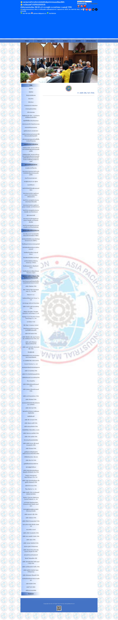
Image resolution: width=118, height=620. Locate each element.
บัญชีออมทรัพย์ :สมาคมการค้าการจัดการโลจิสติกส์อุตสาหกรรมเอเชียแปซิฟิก (30, 149)
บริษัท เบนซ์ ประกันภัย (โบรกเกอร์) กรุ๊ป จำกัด (31, 348)
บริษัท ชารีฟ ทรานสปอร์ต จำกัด (31, 533)
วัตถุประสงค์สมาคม (31, 95)
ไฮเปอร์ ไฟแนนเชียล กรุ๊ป (31, 558)
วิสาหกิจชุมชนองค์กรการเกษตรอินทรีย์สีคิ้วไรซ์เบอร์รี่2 (31, 329)
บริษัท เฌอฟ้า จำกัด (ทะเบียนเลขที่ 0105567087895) (31, 493)
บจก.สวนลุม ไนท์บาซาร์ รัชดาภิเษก (31, 303)
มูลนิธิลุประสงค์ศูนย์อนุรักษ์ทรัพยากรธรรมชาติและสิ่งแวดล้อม (31, 452)
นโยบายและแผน (31, 112)
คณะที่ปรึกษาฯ (30, 185)
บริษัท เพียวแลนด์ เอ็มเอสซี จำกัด (31, 575)
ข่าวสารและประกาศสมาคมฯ (30, 105)
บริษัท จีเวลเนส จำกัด (31, 448)
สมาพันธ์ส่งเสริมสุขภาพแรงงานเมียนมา (30, 579)
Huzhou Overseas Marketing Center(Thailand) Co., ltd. (31, 498)
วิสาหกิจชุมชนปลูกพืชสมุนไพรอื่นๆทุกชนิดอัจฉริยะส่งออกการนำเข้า (31, 282)
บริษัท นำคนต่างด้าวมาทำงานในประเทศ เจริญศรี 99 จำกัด (31, 550)
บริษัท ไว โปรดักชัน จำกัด (31, 371)
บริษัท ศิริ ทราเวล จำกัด (31, 486)
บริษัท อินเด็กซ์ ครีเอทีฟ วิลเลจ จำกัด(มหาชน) (30, 571)
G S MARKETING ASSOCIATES (31, 360)
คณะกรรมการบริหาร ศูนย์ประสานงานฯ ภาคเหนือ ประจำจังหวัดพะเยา (31, 206)
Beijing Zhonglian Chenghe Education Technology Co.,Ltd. (31, 312)
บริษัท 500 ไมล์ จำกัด (31, 408)
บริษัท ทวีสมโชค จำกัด (31, 286)
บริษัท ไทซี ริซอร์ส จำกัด (31, 333)
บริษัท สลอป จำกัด (30, 540)
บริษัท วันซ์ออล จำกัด (31, 518)
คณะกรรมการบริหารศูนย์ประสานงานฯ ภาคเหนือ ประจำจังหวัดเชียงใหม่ (30, 220)
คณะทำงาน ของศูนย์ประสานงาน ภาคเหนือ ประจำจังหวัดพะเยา (31, 211)
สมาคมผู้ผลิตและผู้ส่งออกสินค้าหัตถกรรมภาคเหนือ (30, 510)
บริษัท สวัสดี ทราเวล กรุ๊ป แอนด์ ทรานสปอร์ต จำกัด (31, 444)
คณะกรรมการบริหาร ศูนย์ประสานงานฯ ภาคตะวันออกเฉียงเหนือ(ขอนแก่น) (31, 195)
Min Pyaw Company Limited (31, 325)
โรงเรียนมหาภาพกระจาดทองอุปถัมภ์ (31, 244)
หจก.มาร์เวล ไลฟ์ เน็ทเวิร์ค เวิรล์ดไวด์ (31, 525)
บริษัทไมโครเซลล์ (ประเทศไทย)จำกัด (31, 377)
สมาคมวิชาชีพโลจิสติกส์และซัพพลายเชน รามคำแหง (31, 403)
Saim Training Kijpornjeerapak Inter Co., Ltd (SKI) (31, 290)
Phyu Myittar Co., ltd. (31, 489)
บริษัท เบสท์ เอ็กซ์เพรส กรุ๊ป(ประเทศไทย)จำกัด (30, 343)
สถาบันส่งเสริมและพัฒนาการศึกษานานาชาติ (31, 248)
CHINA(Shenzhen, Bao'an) (31, 457)
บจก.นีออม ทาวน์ (31, 322)
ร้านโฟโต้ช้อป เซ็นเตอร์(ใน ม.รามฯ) (31, 430)
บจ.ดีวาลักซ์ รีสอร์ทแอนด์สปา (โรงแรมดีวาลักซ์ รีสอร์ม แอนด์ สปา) (31, 504)
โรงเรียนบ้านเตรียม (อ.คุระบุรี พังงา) (31, 253)
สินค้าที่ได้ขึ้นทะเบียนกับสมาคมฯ (30, 121)
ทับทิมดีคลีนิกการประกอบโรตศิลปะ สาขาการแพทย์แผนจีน (31, 356)
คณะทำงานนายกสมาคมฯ (31, 178)
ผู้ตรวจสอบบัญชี (31, 215)
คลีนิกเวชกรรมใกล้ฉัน (31, 590)
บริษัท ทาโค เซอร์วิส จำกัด (31, 437)
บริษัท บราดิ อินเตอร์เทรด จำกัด (31, 396)
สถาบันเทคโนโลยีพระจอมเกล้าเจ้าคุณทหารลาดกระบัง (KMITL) (31, 240)
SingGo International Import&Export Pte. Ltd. (30, 476)
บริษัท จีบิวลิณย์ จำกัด (31, 399)
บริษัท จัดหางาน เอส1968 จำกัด (31, 433)
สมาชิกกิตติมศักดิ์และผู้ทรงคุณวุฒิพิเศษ (31, 189)
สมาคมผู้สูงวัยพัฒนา (31, 467)
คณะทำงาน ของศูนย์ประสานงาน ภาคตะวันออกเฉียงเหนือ (31, 201)
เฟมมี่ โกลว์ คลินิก (30, 587)
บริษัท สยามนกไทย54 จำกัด (31, 426)
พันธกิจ (31, 88)
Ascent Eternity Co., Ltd (30, 364)
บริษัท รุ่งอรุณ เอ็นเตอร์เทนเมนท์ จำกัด (31, 390)
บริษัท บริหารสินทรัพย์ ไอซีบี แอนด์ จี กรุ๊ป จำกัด (30, 562)
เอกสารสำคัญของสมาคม (31, 127)
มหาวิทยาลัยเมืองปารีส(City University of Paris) (31, 261)
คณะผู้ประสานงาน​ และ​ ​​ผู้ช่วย (31, 181)
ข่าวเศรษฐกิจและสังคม (31, 109)
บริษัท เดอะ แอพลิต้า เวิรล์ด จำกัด (31, 536)
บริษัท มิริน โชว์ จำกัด (31, 460)
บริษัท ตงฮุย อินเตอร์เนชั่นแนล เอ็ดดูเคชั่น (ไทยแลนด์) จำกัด (30, 481)
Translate (94, 3)
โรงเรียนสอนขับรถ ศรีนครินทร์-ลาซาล (31, 267)
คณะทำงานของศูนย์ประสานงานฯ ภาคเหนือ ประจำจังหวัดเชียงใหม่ (31, 226)
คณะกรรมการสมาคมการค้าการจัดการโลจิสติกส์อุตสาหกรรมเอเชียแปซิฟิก (31, 173)
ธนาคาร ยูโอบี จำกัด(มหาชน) (31, 546)
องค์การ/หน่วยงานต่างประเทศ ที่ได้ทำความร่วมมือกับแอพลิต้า (30, 135)
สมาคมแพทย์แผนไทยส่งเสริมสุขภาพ (31, 367)
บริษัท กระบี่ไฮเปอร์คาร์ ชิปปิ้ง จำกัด (31, 567)
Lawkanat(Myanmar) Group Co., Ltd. (30, 299)
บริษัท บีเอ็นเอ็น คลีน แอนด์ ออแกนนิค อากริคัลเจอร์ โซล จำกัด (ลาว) (30, 338)
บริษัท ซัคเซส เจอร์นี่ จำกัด (31, 423)
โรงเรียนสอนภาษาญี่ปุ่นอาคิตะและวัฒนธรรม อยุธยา (31, 272)
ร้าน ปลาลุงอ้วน (31, 381)
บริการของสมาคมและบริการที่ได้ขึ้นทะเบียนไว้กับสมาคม (30, 140)
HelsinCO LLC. (31, 295)
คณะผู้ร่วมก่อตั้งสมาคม (31, 168)
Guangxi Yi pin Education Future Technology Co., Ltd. (31, 317)
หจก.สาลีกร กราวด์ (31, 529)
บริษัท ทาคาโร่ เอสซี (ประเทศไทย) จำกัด (31, 307)
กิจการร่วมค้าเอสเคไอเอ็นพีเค (31, 440)
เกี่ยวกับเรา (31, 102)
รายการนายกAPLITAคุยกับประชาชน (30, 124)
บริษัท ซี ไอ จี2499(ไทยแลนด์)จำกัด (31, 374)
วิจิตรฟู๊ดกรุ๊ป (31, 352)
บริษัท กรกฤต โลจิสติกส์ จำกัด (30, 543)
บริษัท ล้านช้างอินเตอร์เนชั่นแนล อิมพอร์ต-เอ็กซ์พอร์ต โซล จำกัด (31, 471)
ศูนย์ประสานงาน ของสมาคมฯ (31, 131)
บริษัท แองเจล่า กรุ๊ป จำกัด (30, 514)
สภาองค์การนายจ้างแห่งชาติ (31, 555)
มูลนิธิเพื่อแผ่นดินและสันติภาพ (31, 464)
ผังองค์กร (30, 99)
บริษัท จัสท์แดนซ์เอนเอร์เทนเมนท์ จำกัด (31, 385)
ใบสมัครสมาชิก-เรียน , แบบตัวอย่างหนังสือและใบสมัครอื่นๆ (31, 116)
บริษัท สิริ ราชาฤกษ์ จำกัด (31, 420)
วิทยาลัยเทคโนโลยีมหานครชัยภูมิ (31, 257)
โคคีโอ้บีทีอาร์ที (30, 416)
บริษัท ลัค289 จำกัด (31, 584)
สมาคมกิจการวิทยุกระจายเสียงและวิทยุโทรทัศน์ (31, 412)
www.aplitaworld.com (69, 603)
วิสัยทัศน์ (31, 92)
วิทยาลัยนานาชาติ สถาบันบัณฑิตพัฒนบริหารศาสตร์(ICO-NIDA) (31, 234)
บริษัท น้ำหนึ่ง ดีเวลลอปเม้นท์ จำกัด (30, 521)
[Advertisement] (59, 27)
